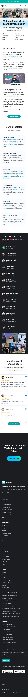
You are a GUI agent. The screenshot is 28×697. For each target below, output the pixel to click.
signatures (6, 176)
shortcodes (6, 175)
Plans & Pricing (6, 580)
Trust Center (5, 587)
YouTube (4, 541)
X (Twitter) (5, 535)
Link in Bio (4, 517)
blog (9, 144)
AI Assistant (5, 502)
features (14, 189)
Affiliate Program (6, 582)
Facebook (4, 525)
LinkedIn (4, 530)
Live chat (16, 144)
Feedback (4, 585)
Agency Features (6, 512)
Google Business (6, 533)
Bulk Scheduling (6, 507)
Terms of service (6, 686)
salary (7, 191)
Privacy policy (5, 689)
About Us (4, 572)
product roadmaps (11, 139)
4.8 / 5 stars (6, 208)
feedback (13, 141)
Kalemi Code (9, 692)
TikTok (3, 538)
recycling (12, 173)
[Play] (14, 79)
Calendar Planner (6, 504)
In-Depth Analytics (7, 509)
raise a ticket (8, 205)
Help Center (5, 551)
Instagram (4, 528)
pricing (22, 189)
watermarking (14, 175)
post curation (19, 173)
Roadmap (4, 561)
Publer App (11, 666)
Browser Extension (7, 515)
